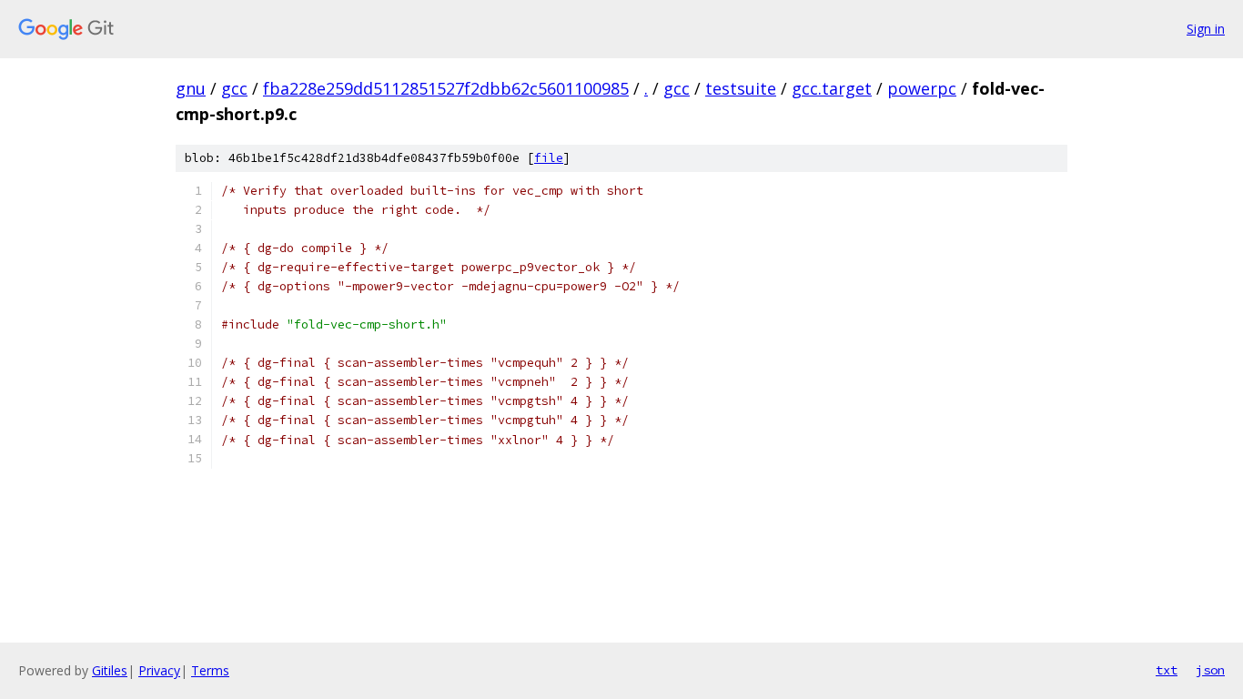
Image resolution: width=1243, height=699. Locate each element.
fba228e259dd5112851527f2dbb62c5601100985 (446, 88)
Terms (210, 670)
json (1210, 670)
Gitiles (109, 670)
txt (1166, 670)
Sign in (1206, 28)
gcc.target (832, 88)
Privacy (159, 670)
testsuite (740, 88)
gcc (234, 88)
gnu (191, 88)
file (548, 158)
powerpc (921, 88)
